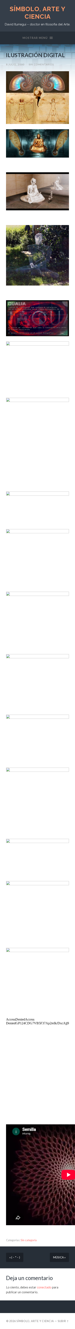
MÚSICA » (59, 1257)
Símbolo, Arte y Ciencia (37, 12)
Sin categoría (29, 1240)
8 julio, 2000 (15, 64)
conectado (44, 1287)
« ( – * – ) (14, 1257)
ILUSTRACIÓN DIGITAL (35, 55)
